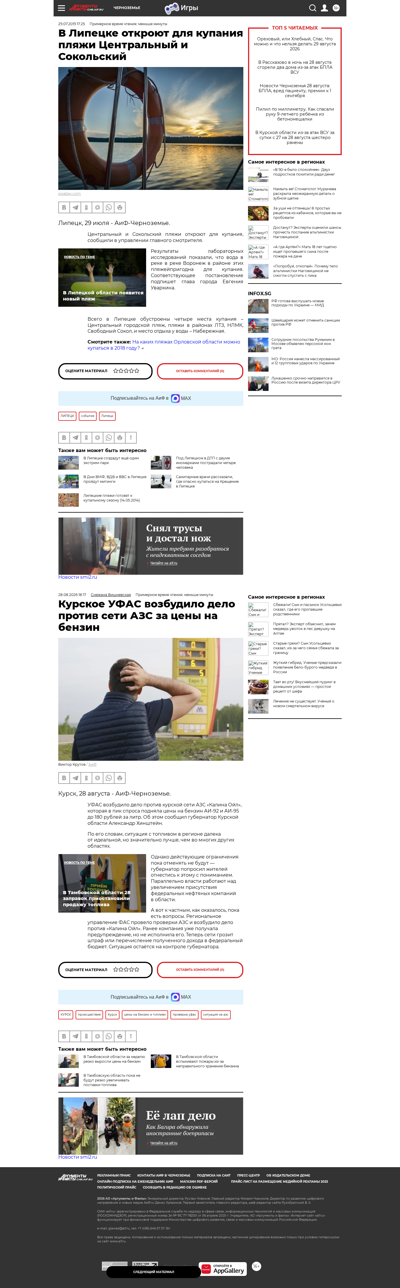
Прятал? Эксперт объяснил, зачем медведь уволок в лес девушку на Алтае (304, 629)
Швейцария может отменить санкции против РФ (305, 322)
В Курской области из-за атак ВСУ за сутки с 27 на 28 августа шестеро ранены (294, 137)
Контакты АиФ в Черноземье (163, 1175)
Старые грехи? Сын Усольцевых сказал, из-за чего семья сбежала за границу (306, 648)
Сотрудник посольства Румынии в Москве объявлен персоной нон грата (303, 344)
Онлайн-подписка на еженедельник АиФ (135, 1182)
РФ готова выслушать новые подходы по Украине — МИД (297, 303)
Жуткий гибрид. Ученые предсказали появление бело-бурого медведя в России (307, 667)
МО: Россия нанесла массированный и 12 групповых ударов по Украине (305, 361)
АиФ (92, 764)
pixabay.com (69, 193)
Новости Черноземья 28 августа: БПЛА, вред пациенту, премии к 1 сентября (295, 90)
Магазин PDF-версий (199, 1182)
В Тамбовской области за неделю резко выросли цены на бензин (114, 1059)
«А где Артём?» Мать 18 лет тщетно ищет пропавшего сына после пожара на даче (305, 251)
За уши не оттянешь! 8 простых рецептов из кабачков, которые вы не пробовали (307, 213)
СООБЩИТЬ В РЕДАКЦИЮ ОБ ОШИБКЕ (175, 1187)
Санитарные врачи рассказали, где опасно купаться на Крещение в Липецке (207, 481)
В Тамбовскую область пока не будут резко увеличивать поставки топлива (111, 1080)
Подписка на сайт (213, 1175)
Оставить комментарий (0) (200, 371)
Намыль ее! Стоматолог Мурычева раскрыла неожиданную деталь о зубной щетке (304, 193)
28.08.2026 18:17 (72, 595)
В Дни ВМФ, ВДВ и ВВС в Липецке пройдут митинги (114, 479)
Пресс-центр (248, 1175)
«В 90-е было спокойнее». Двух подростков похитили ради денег (304, 171)
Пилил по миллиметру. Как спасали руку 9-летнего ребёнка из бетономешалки (295, 114)
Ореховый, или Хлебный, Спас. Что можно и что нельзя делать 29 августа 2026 (295, 44)
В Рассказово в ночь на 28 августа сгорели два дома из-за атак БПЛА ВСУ (294, 67)
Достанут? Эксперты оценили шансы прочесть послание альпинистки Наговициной (307, 232)
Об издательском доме (288, 1175)
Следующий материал (153, 1272)
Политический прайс (116, 1187)
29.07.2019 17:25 (71, 24)
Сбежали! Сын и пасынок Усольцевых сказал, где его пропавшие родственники (307, 609)
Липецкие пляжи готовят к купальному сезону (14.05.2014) (111, 497)
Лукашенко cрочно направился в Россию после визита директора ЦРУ (305, 380)
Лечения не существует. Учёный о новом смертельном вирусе (303, 703)
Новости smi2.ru (77, 577)
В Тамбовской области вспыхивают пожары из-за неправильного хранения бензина (207, 1061)
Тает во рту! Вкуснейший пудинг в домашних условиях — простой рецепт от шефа (304, 686)
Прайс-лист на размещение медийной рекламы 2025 (279, 1182)
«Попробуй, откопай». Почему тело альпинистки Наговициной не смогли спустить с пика (305, 271)
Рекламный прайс (114, 1175)
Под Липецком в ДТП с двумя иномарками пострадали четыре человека (206, 463)
